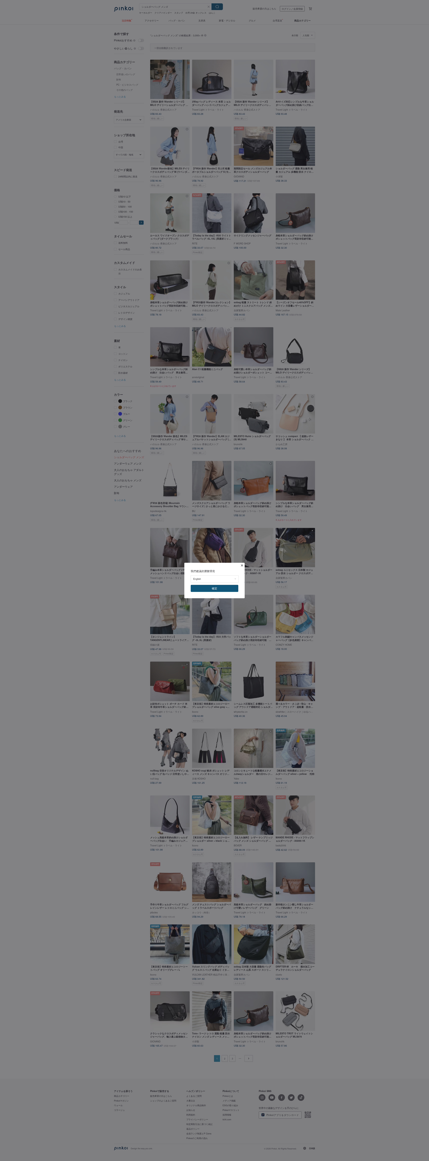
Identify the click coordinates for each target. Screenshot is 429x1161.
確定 (214, 588)
